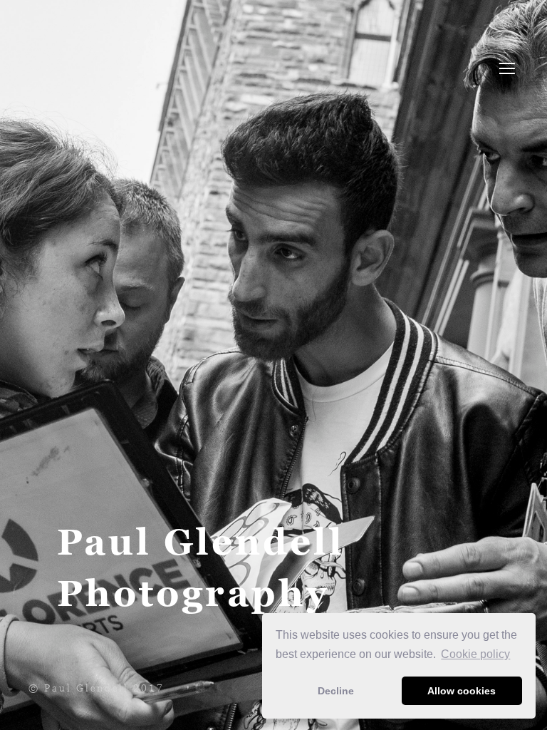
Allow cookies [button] (461, 690)
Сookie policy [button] (475, 654)
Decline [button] (336, 690)
